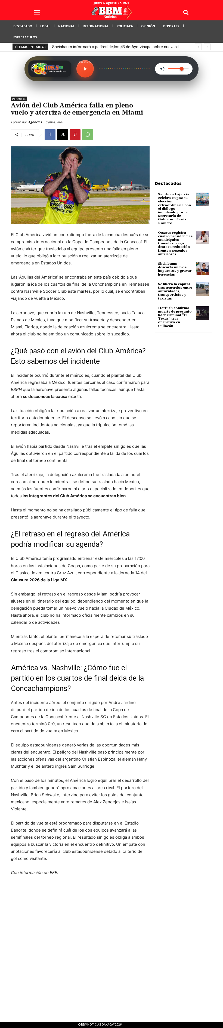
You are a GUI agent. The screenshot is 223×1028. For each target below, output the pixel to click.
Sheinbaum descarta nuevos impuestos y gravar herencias (174, 269)
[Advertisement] (189, 131)
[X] (62, 134)
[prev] (198, 47)
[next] (207, 47)
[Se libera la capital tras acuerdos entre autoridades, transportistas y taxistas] (202, 289)
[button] (185, 12)
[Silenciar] (162, 68)
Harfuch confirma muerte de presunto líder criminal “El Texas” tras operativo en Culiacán (175, 317)
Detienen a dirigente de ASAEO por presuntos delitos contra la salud (113, 46)
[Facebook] (50, 134)
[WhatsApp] (87, 134)
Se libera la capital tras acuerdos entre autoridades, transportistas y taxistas (175, 291)
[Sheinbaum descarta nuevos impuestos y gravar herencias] (202, 268)
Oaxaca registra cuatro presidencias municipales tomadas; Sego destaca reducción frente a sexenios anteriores (175, 243)
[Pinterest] (75, 134)
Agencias (35, 122)
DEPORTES (19, 98)
